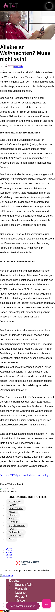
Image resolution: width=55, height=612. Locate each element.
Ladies (12, 505)
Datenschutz (16, 532)
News (12, 511)
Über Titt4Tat (16, 508)
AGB (11, 539)
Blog (11, 518)
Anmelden (15, 62)
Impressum (15, 535)
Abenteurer (15, 501)
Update (13, 515)
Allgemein (18, 66)
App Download (17, 525)
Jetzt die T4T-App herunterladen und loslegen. (26, 475)
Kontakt (13, 522)
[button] (49, 5)
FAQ (11, 528)
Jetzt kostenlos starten (14, 72)
